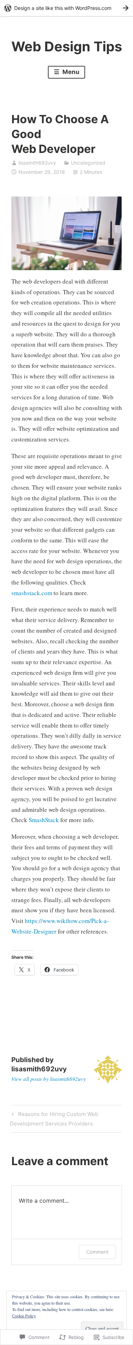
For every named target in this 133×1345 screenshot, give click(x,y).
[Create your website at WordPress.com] (66, 8)
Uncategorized (88, 163)
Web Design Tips (66, 46)
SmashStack (44, 820)
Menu (70, 71)
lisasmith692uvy (37, 163)
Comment (97, 1252)
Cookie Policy (24, 1315)
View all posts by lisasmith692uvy (48, 1078)
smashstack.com (31, 593)
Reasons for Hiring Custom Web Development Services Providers (54, 1118)
